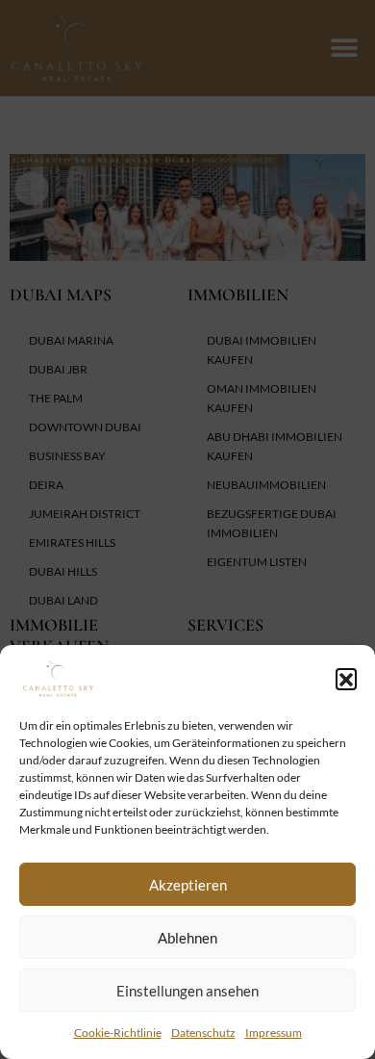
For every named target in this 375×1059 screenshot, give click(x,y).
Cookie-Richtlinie (118, 1032)
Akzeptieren (188, 884)
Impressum (273, 1032)
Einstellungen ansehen (187, 990)
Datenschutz (203, 1032)
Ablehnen (187, 937)
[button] (346, 678)
